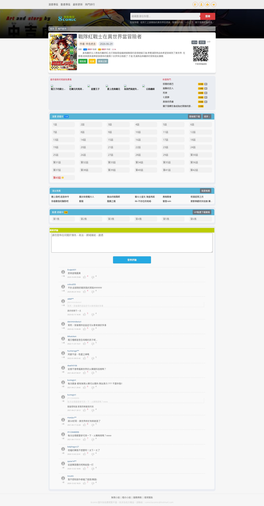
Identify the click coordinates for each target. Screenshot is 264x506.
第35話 (167, 162)
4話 (137, 124)
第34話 (139, 162)
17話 (165, 139)
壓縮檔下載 (194, 116)
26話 (83, 155)
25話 (55, 155)
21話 (110, 147)
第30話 (194, 155)
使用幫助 (148, 497)
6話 (192, 124)
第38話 (84, 170)
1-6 (100, 49)
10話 (138, 132)
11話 (165, 132)
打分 (202, 42)
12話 (193, 132)
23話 (165, 147)
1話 (55, 124)
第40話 (139, 170)
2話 (82, 124)
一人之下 (189, 22)
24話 (193, 147)
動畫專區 (65, 4)
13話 (55, 139)
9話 (110, 132)
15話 (110, 139)
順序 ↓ (207, 116)
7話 (55, 132)
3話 (110, 124)
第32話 (84, 162)
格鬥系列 (62, 28)
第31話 (57, 162)
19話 (55, 147)
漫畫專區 (53, 4)
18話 (193, 139)
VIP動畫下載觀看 (202, 212)
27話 (110, 155)
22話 (138, 147)
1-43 (85, 49)
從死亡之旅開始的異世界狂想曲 (155, 22)
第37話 (57, 170)
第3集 (111, 219)
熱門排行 (90, 4)
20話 (83, 147)
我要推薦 (205, 190)
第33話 (112, 162)
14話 (83, 139)
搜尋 (207, 16)
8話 (82, 132)
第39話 (112, 170)
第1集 (56, 219)
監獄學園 (134, 22)
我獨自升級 (177, 22)
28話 (138, 155)
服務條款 (137, 497)
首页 (52, 28)
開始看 (83, 61)
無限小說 (115, 497)
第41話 (167, 170)
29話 (165, 155)
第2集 (84, 219)
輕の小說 (126, 497)
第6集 (193, 219)
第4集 (139, 219)
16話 (138, 139)
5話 (165, 124)
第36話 (194, 162)
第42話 (194, 170)
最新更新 (78, 4)
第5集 (166, 219)
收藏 (92, 61)
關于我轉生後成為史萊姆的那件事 (211, 22)
